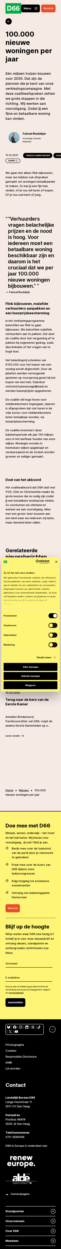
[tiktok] (39, 1027)
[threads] (33, 1027)
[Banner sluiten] (56, 562)
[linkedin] (26, 1027)
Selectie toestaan (30, 676)
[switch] (52, 625)
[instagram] (21, 1027)
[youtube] (16, 1031)
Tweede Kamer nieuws (37, 155)
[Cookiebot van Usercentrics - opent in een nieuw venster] (37, 562)
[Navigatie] (51, 1029)
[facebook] (14, 1027)
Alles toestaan (30, 666)
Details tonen (44, 657)
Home (9, 790)
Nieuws (24, 790)
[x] (10, 1031)
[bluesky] (8, 1027)
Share (11, 160)
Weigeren (30, 685)
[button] (30, 8)
